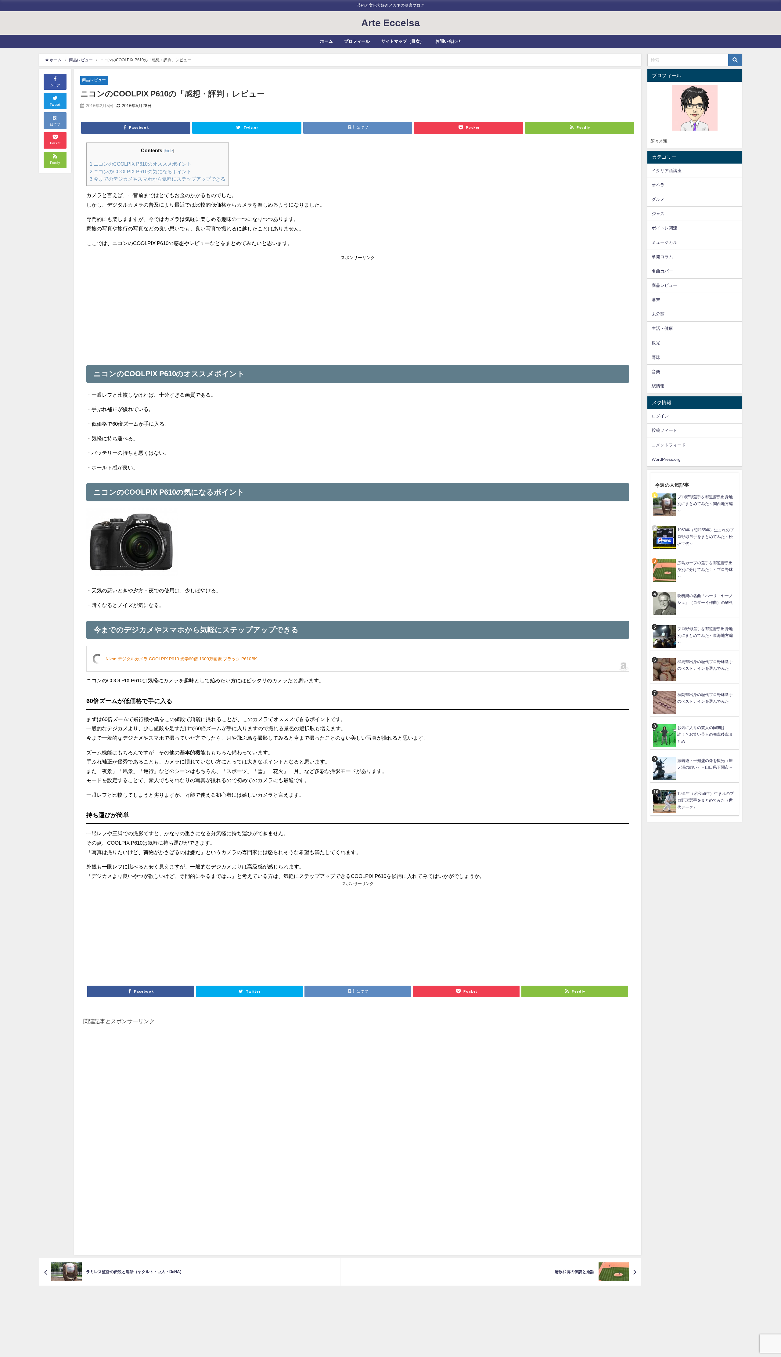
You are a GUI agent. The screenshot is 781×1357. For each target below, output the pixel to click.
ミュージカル (664, 242)
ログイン (660, 416)
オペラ (658, 185)
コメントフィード (669, 445)
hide (169, 151)
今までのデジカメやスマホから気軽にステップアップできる (157, 178)
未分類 (658, 314)
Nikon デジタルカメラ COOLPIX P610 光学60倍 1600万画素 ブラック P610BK (181, 659)
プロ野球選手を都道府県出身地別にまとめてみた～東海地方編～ (705, 635)
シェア (55, 85)
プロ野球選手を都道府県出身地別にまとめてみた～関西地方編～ (705, 504)
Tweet (55, 104)
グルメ (658, 199)
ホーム (326, 41)
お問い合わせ (448, 41)
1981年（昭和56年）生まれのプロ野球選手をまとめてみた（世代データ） (705, 800)
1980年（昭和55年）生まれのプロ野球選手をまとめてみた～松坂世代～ (705, 537)
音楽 (656, 372)
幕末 (656, 300)
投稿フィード (664, 430)
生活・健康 (662, 328)
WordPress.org (666, 459)
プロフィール (357, 41)
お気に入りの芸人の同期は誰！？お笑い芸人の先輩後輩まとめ (705, 734)
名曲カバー (662, 271)
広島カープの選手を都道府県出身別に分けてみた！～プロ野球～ (705, 570)
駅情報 (658, 386)
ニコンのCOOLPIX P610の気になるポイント (141, 171)
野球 (656, 357)
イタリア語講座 (667, 170)
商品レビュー (94, 80)
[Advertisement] (222, 308)
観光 (656, 343)
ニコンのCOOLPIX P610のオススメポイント (141, 163)
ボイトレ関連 (664, 228)
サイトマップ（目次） (402, 41)
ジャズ (658, 213)
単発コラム (662, 256)
